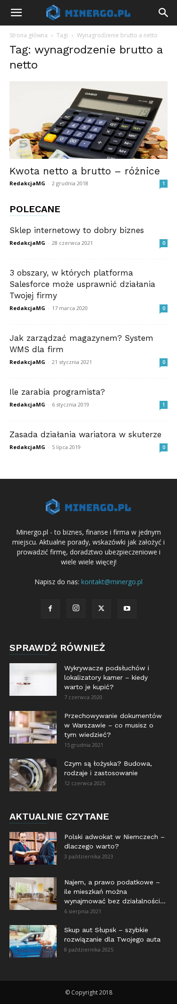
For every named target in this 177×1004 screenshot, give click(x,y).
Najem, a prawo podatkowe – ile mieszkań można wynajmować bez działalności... (115, 891)
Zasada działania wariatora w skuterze (85, 434)
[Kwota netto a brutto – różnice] (88, 120)
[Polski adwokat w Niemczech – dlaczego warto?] (33, 848)
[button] (16, 13)
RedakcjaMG (27, 183)
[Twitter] (101, 608)
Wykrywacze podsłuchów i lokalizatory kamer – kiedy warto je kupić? (106, 677)
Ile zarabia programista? (57, 392)
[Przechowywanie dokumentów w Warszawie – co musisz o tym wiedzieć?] (33, 727)
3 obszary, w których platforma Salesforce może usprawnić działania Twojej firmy (82, 284)
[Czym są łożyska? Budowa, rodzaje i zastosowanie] (33, 775)
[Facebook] (50, 608)
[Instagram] (76, 608)
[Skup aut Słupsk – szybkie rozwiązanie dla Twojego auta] (33, 941)
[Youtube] (127, 608)
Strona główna (28, 35)
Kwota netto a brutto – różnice (84, 171)
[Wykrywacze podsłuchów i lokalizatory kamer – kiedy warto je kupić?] (33, 679)
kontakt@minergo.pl (112, 581)
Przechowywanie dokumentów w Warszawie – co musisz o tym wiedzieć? (113, 725)
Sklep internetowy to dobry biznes (76, 230)
